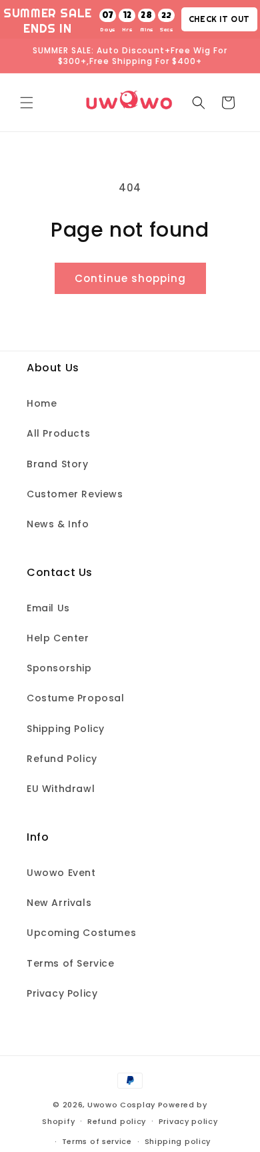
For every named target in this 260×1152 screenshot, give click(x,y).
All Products (58, 433)
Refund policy (116, 1121)
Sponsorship (59, 668)
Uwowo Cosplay (121, 1104)
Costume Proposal (76, 698)
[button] (26, 102)
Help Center (58, 638)
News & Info (58, 524)
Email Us (48, 608)
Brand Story (58, 464)
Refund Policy (62, 758)
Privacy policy (188, 1121)
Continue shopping (130, 278)
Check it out (219, 19)
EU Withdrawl (61, 788)
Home (42, 403)
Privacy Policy (62, 993)
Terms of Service (71, 963)
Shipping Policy (66, 728)
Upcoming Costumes (81, 932)
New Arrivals (59, 902)
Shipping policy (178, 1141)
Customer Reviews (75, 494)
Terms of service (97, 1141)
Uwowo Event (61, 872)
